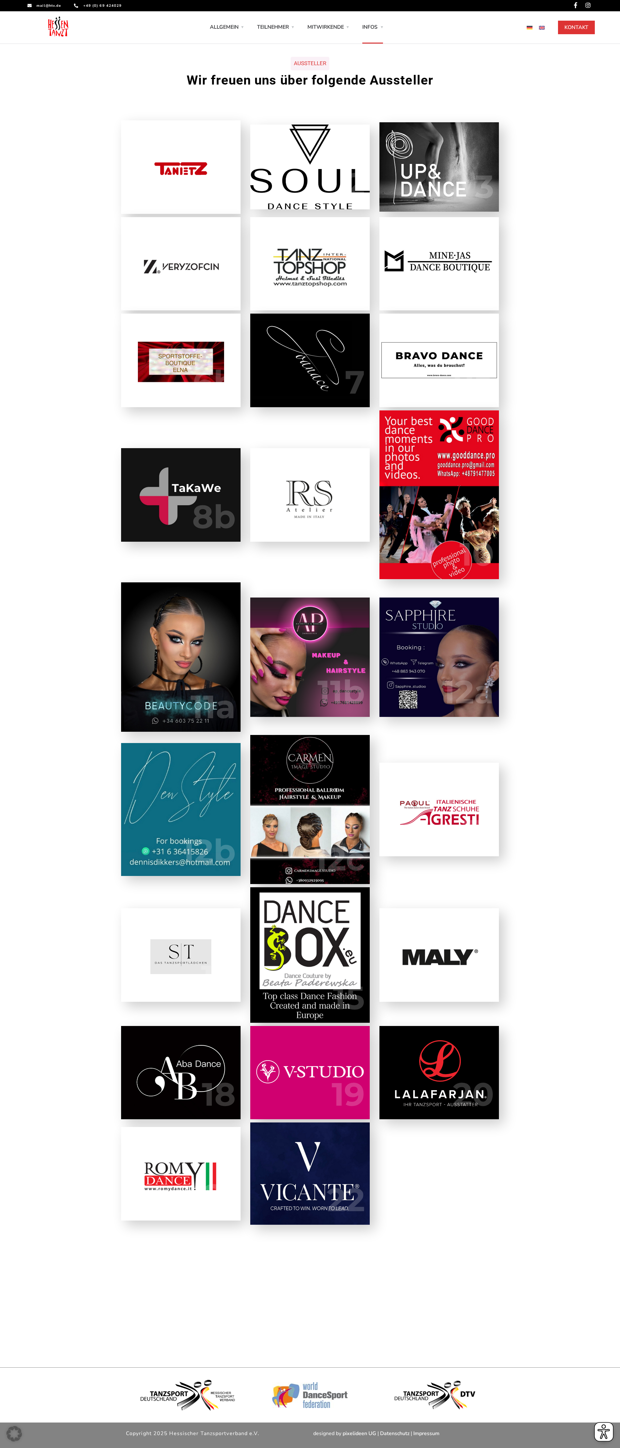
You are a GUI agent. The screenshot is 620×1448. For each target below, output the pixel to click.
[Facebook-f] (576, 5)
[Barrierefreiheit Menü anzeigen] (604, 1432)
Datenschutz (394, 1433)
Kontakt (576, 27)
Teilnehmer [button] (273, 27)
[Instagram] (588, 5)
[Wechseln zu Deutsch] (529, 27)
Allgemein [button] (224, 27)
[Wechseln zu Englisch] (542, 27)
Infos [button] (369, 27)
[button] (14, 1434)
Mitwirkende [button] (325, 27)
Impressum (426, 1433)
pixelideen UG (359, 1433)
